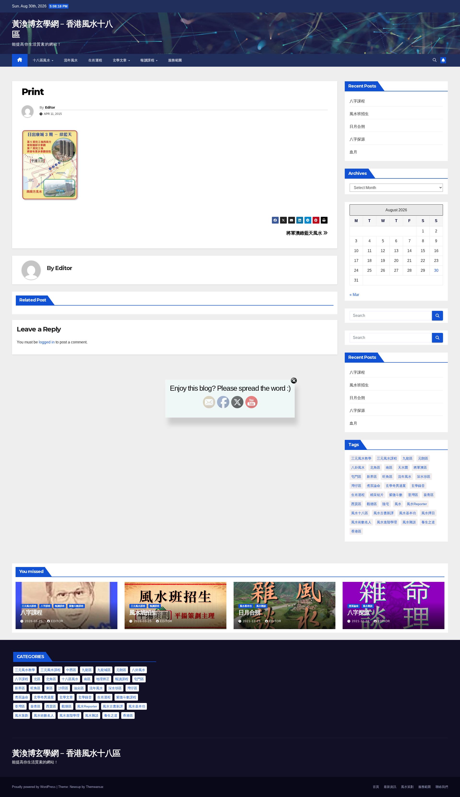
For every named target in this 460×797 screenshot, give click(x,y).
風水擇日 (428, 513)
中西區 (71, 670)
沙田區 (63, 688)
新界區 (372, 476)
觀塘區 (372, 504)
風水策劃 (21, 715)
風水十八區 (359, 513)
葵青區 (429, 495)
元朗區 (423, 458)
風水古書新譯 (384, 513)
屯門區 (356, 476)
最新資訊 (390, 787)
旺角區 (387, 476)
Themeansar (94, 787)
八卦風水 (358, 467)
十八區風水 (42, 60)
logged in (47, 342)
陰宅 (385, 504)
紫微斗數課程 (76, 606)
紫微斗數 (395, 495)
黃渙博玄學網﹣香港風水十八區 (66, 753)
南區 (389, 467)
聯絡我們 (442, 787)
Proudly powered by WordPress (34, 787)
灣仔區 (356, 486)
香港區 (356, 531)
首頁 (376, 787)
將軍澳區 (420, 467)
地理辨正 (102, 679)
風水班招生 (359, 114)
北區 (37, 679)
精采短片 (377, 495)
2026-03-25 (34, 621)
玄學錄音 (418, 486)
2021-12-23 (252, 621)
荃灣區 (413, 495)
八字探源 (357, 139)
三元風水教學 (361, 458)
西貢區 (356, 504)
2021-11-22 (361, 621)
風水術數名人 (361, 522)
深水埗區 (423, 476)
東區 (49, 688)
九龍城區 (104, 670)
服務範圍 (175, 60)
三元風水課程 (387, 458)
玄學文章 (120, 60)
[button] (435, 60)
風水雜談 (409, 522)
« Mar (354, 295)
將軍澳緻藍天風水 (304, 233)
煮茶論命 (373, 486)
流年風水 (71, 60)
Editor (50, 107)
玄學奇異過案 (396, 486)
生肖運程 (95, 60)
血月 (353, 152)
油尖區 (79, 688)
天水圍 (403, 467)
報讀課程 (147, 60)
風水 (398, 504)
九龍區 (407, 458)
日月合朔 (357, 126)
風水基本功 (407, 513)
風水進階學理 (387, 522)
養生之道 (428, 522)
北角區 (375, 467)
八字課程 (357, 101)
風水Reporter (417, 504)
